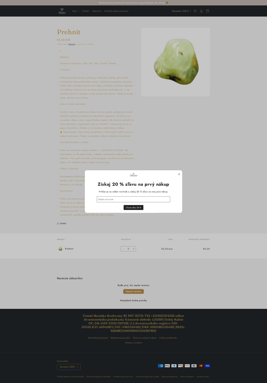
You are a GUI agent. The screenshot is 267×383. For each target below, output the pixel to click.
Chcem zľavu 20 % (133, 207)
